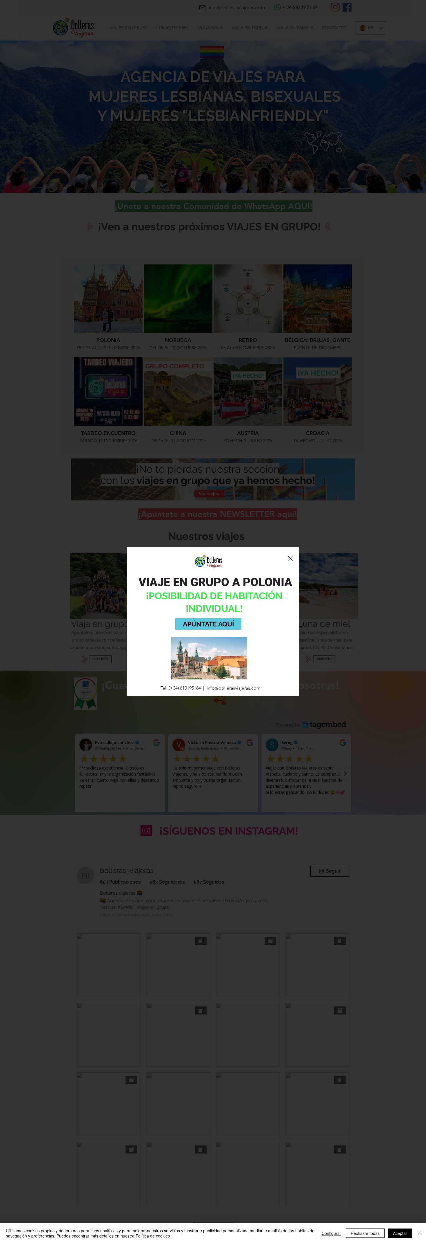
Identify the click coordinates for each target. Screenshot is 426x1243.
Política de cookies (153, 1236)
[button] (290, 558)
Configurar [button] (331, 1233)
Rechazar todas (365, 1233)
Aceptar (400, 1233)
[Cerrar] (419, 1233)
